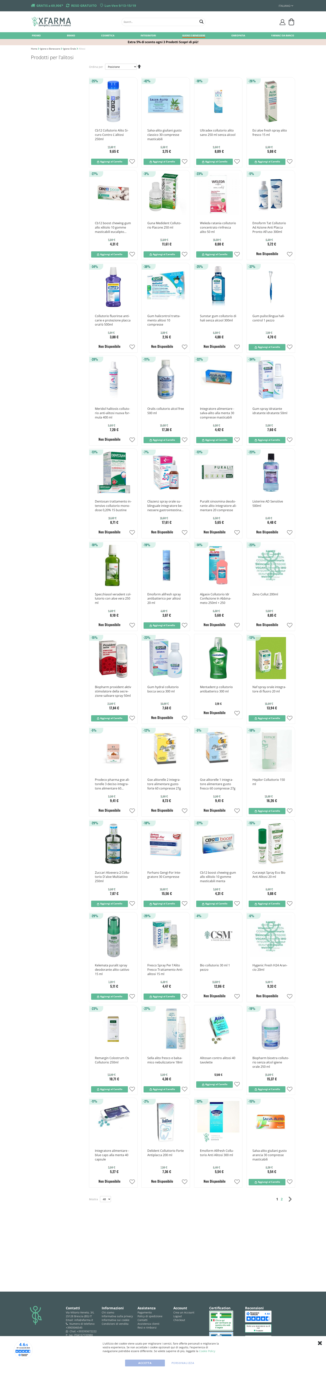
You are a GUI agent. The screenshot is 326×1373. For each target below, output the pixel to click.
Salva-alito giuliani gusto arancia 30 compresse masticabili (269, 1155)
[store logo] (75, 22)
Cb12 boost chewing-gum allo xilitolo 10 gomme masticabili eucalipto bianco (113, 227)
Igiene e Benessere (50, 48)
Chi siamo (108, 1312)
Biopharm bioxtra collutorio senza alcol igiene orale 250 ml (270, 1062)
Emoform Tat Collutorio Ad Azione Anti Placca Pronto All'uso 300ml (269, 227)
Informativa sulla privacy (117, 1316)
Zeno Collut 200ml (265, 594)
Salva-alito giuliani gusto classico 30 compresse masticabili (164, 134)
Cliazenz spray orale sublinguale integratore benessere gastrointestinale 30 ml (165, 505)
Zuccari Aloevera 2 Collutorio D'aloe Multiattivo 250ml (112, 876)
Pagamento (145, 1312)
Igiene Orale (70, 48)
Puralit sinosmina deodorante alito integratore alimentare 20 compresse (218, 505)
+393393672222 (87, 1331)
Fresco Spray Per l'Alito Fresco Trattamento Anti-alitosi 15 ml (165, 969)
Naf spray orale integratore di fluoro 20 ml (269, 689)
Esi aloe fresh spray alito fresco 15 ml (269, 132)
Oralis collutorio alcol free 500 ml (165, 411)
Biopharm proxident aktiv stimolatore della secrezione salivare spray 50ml (113, 691)
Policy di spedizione (150, 1316)
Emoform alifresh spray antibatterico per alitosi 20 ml (164, 598)
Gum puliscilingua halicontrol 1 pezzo (268, 318)
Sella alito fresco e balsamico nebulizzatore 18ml (164, 1060)
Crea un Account (183, 1312)
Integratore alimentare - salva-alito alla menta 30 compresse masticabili (217, 413)
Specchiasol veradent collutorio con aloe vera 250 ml (113, 598)
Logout (177, 1316)
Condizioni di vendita (115, 1324)
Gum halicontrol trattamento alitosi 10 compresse (163, 320)
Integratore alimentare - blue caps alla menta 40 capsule (112, 1155)
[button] (286, 6)
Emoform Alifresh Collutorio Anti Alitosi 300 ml (217, 1153)
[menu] (163, 35)
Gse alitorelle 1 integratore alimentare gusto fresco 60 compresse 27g (217, 784)
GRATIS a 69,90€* (49, 5)
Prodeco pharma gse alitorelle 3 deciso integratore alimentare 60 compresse (112, 784)
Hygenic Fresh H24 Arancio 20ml (269, 967)
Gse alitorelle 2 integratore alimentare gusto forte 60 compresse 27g (164, 784)
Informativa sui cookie (115, 1320)
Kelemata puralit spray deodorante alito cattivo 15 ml (112, 969)
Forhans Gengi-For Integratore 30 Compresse (164, 874)
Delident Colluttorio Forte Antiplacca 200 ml (165, 1153)
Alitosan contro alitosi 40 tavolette (217, 1060)
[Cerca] (201, 21)
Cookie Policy (207, 1351)
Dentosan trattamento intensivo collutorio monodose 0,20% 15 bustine (113, 505)
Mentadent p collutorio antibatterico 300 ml (216, 689)
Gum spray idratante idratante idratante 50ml (269, 411)
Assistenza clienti (148, 1324)
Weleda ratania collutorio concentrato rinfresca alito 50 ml (218, 227)
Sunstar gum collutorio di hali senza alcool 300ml (218, 318)
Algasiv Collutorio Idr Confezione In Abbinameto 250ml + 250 (215, 598)
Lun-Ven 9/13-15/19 (120, 5)
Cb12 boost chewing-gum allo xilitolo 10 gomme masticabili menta (218, 876)
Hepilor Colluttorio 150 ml (268, 782)
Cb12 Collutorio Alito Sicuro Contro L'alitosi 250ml (111, 134)
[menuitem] (36, 35)
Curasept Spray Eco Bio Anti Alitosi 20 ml (268, 874)
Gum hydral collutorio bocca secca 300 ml (163, 689)
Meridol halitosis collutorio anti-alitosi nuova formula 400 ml (112, 413)
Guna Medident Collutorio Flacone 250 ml (164, 225)
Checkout (179, 1320)
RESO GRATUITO (84, 5)
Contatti (143, 1320)
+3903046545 (74, 1327)
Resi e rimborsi (147, 1327)
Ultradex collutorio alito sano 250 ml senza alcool (217, 132)
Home (34, 48)
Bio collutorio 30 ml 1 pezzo (215, 967)
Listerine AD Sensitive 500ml (267, 503)
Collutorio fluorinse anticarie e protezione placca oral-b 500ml (113, 320)
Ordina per (96, 67)
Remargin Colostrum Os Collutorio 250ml (112, 1060)
